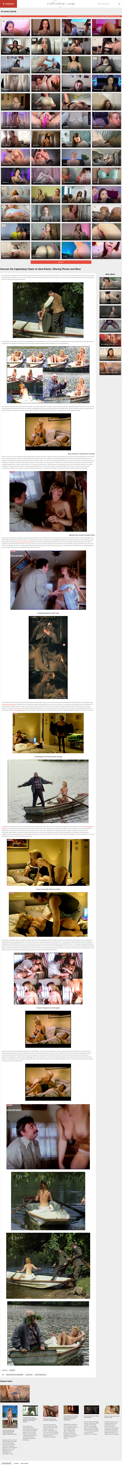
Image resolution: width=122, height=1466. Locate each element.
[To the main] (61, 4)
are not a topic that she (18, 710)
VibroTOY (12, 1370)
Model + (61, 262)
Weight (107, 16)
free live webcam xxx (40, 1374)
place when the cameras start (22, 541)
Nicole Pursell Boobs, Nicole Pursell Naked (91, 1416)
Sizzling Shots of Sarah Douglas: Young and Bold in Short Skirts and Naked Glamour (30, 1419)
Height (102, 16)
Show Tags (117, 16)
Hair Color (90, 16)
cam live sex (29, 1374)
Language (69, 16)
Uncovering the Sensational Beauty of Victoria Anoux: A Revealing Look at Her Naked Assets (71, 1418)
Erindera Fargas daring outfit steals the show (111, 1416)
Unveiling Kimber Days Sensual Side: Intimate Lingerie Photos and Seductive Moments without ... (9, 1433)
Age (79, 16)
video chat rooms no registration (14, 1374)
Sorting (111, 16)
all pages (16, 1463)
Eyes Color (84, 16)
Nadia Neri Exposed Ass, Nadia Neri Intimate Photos (50, 1419)
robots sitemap (24, 1463)
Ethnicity (75, 16)
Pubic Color (97, 16)
